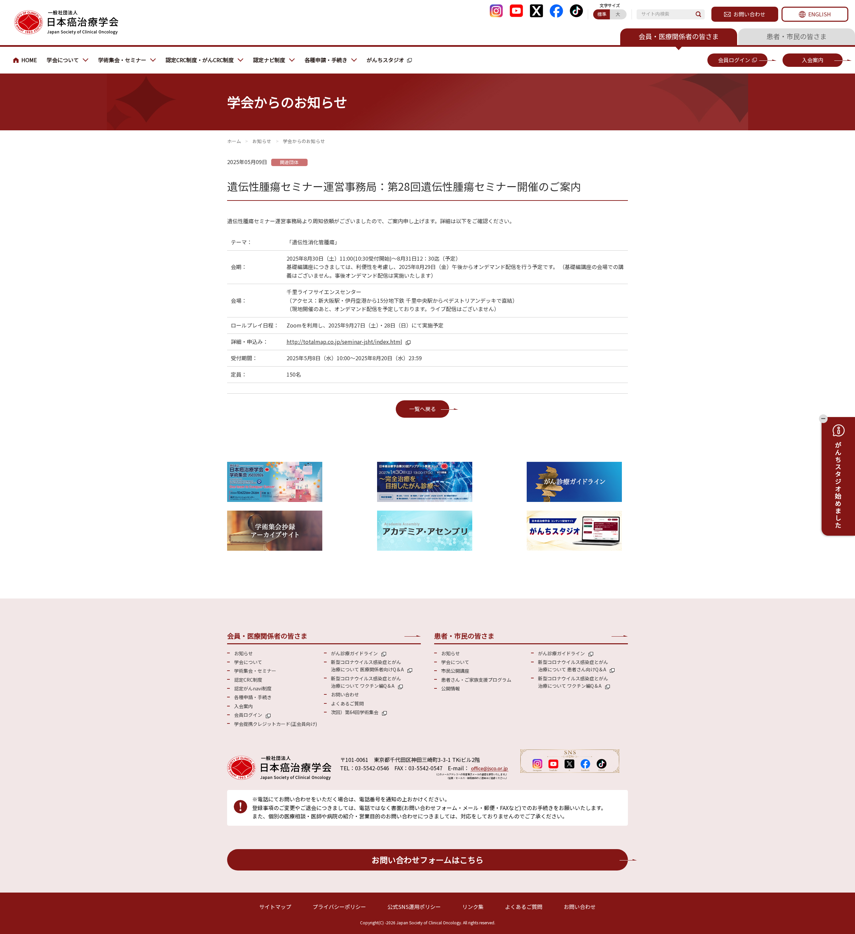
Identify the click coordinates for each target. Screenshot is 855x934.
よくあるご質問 (347, 703)
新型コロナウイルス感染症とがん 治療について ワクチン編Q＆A (366, 682)
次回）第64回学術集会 (354, 712)
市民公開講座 (455, 670)
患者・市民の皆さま (796, 36)
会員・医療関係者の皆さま (679, 36)
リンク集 (473, 907)
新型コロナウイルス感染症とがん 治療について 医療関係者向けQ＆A (367, 666)
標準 (602, 14)
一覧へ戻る (422, 409)
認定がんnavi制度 (253, 688)
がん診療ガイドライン (354, 653)
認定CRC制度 (248, 679)
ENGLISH (819, 14)
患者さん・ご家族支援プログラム (476, 679)
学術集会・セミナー (122, 60)
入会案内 (812, 60)
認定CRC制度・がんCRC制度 (200, 60)
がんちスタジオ (385, 60)
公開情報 (450, 688)
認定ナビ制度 (269, 60)
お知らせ (261, 141)
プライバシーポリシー (339, 907)
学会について (63, 60)
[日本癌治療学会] (66, 22)
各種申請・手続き (326, 60)
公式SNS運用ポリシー (414, 907)
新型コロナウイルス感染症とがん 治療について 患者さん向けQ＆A (573, 666)
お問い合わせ (749, 14)
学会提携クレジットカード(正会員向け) (275, 723)
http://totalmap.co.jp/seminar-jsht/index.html (344, 342)
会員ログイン (734, 60)
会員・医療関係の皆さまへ (26, 60)
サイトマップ (275, 907)
